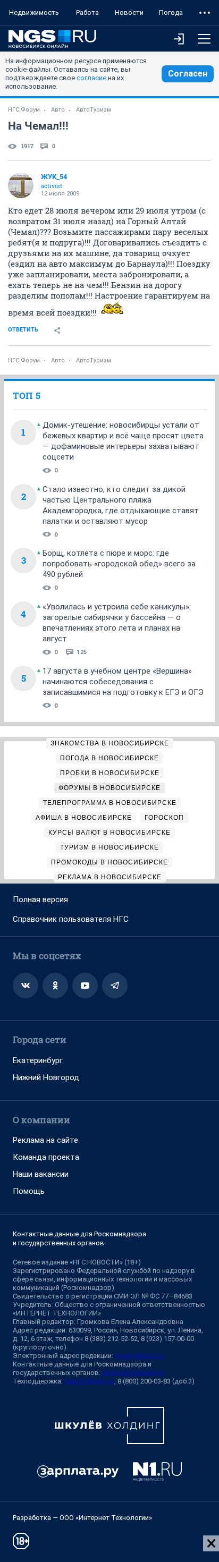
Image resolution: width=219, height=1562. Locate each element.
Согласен (187, 74)
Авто (58, 109)
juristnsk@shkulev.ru (133, 1373)
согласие (91, 78)
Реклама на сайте (45, 1140)
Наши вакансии (41, 1174)
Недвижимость (34, 12)
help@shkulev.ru (89, 1381)
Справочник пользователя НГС (71, 919)
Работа (87, 12)
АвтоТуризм (93, 109)
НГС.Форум (24, 109)
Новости (129, 12)
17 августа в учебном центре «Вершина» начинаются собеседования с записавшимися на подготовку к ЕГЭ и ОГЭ (123, 681)
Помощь (29, 1191)
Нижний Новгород (46, 1077)
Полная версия (40, 899)
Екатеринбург (38, 1060)
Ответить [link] (23, 329)
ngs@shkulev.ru (139, 1356)
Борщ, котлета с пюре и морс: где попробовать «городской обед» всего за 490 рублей (119, 563)
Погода (171, 12)
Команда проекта (46, 1157)
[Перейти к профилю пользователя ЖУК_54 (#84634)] (20, 185)
